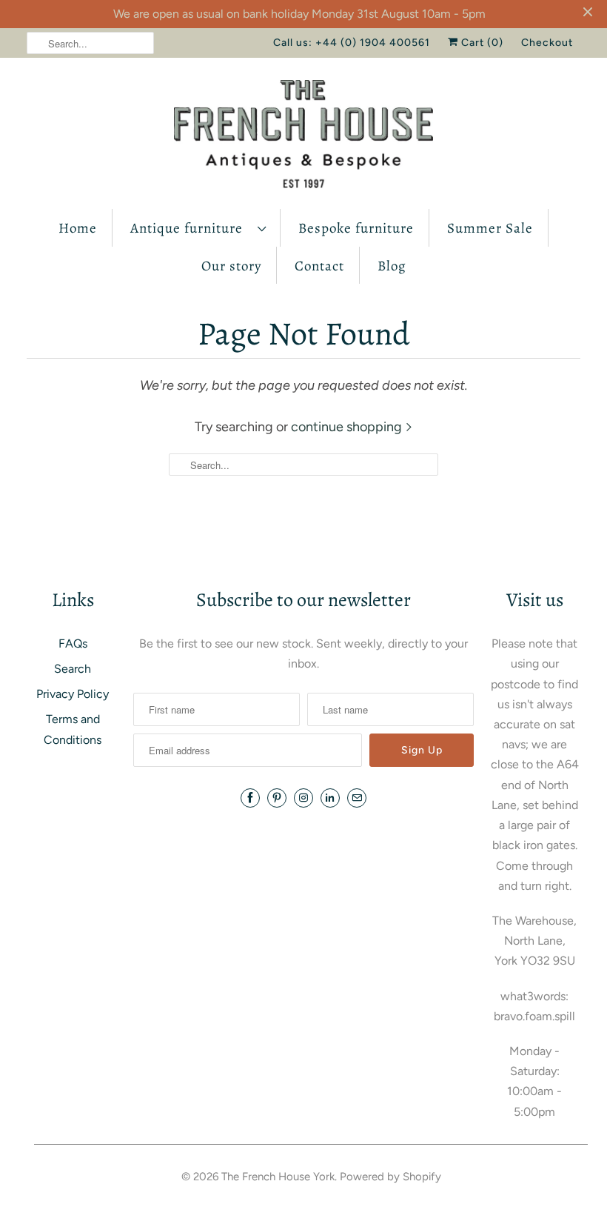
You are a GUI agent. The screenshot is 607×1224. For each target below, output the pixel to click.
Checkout (547, 42)
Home (77, 228)
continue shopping (348, 427)
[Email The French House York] (356, 798)
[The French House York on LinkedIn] (330, 798)
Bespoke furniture (356, 228)
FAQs (72, 643)
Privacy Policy (72, 694)
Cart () (480, 42)
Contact (319, 266)
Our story (231, 266)
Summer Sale (490, 228)
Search (72, 669)
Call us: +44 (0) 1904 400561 (351, 42)
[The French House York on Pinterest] (276, 798)
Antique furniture (190, 228)
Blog (392, 266)
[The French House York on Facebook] (250, 798)
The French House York (278, 1176)
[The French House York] (303, 137)
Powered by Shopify (390, 1176)
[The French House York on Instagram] (303, 798)
